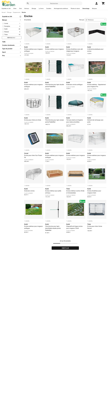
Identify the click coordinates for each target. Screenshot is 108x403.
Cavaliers (48, 8)
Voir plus (65, 248)
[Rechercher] (28, 3)
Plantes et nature (75, 8)
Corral (26, 153)
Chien (14, 8)
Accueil (3, 12)
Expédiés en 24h (6, 8)
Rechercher (54, 3)
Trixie (68, 189)
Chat (20, 8)
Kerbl (26, 47)
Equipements (16, 12)
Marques (94, 8)
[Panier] (103, 3)
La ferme (41, 8)
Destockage (86, 8)
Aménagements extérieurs (61, 8)
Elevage (34, 8)
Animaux (26, 8)
